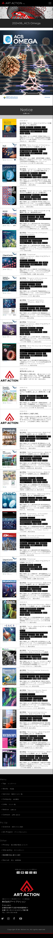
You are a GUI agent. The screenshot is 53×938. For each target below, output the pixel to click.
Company (11, 799)
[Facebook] (14, 917)
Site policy (13, 850)
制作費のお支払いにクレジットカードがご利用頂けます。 (26, 869)
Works (9, 789)
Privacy (15, 845)
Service (13, 794)
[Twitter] (2, 917)
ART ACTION (15, 3)
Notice (10, 809)
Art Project (15, 832)
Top (10, 783)
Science (13, 827)
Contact (12, 815)
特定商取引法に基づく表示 (11, 855)
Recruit (12, 860)
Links (9, 804)
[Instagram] (8, 917)
